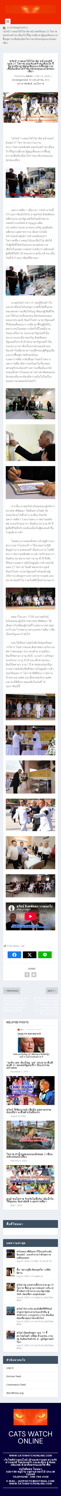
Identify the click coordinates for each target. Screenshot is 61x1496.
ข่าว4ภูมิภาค (37, 1276)
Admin (29, 76)
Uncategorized (17, 27)
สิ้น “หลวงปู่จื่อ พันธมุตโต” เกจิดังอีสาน (34, 1271)
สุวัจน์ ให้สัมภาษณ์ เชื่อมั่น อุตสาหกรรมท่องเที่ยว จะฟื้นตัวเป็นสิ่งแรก (29, 1111)
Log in (10, 1367)
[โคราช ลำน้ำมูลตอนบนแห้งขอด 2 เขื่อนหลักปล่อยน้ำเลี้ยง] (30, 1135)
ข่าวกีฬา (35, 1261)
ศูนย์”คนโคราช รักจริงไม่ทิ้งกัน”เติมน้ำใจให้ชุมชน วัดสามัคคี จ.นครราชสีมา (30, 1200)
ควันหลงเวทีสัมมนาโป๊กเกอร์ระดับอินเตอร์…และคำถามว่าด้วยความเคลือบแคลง (34, 1254)
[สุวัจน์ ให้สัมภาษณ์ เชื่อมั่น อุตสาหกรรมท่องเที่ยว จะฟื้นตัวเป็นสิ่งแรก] (30, 1090)
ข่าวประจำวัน (36, 79)
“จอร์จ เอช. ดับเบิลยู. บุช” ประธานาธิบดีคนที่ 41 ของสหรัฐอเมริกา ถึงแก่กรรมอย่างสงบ (29, 1065)
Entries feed (13, 1376)
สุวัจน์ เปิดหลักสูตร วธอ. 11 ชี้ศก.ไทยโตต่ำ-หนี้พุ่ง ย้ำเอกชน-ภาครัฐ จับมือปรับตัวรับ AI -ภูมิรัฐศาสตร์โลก (35, 1337)
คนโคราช (39, 83)
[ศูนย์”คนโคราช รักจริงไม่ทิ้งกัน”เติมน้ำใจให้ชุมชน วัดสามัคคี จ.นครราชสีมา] (30, 1179)
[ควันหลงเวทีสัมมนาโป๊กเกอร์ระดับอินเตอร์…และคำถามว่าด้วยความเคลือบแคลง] (10, 1253)
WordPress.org (15, 1393)
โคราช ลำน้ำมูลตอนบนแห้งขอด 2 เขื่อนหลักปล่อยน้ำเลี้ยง (29, 1155)
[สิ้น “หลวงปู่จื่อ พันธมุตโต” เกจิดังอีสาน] (10, 1272)
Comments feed (16, 1384)
